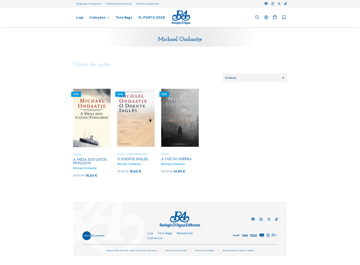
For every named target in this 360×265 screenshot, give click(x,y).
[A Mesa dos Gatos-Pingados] (92, 91)
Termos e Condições (204, 250)
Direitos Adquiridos (148, 3)
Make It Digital (246, 250)
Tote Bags (165, 233)
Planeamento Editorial (119, 3)
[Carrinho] (274, 17)
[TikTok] (285, 3)
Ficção (77, 154)
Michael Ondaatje (85, 168)
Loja (150, 233)
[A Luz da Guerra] (180, 91)
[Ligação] (181, 17)
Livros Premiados (137, 154)
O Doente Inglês (132, 159)
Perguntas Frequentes (89, 3)
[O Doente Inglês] (136, 91)
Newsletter (185, 233)
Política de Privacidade (176, 250)
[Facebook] (266, 3)
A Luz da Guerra (176, 159)
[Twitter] (279, 3)
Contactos (155, 238)
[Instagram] (272, 3)
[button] (257, 17)
